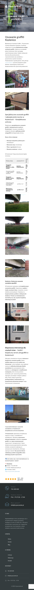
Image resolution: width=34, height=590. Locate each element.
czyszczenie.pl (8, 62)
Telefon (13, 486)
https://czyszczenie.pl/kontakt (12, 471)
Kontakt (10, 560)
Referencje (10, 557)
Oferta (9, 539)
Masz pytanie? (15, 503)
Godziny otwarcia (16, 494)
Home (9, 23)
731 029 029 (15, 489)
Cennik (9, 542)
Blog (9, 544)
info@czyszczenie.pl (17, 505)
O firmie (10, 555)
